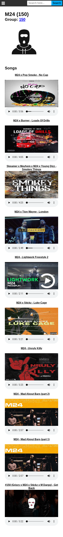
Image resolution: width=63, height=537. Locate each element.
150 (22, 19)
